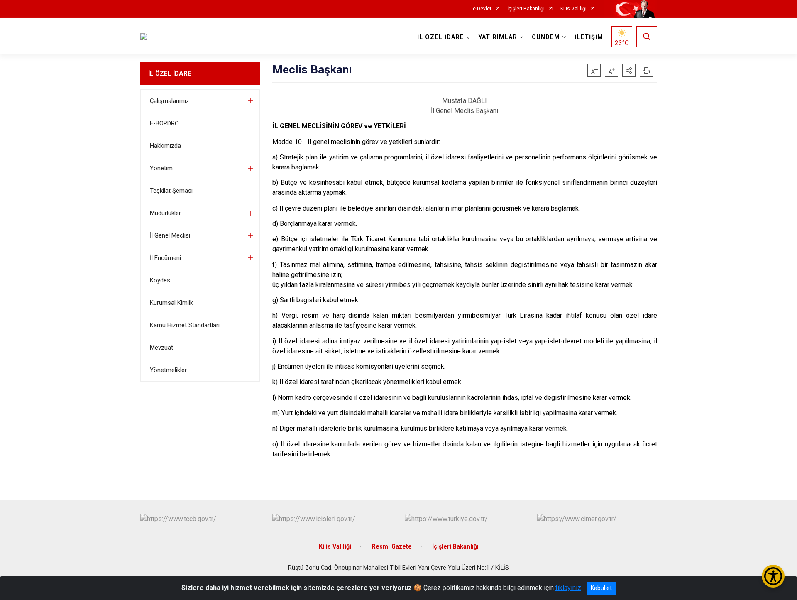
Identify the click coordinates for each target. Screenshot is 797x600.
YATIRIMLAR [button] (498, 37)
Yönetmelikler (168, 370)
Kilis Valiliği (573, 9)
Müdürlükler (165, 213)
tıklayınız (568, 588)
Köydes (160, 280)
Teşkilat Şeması (171, 190)
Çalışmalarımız (169, 101)
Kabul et (601, 588)
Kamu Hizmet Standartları (185, 325)
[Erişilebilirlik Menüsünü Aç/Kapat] (773, 576)
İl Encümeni (165, 258)
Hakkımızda (165, 145)
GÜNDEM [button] (546, 37)
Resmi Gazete (392, 546)
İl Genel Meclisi (170, 235)
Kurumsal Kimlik (171, 302)
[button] (629, 70)
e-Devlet (482, 9)
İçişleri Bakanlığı (526, 9)
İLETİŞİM (589, 37)
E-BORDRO (164, 123)
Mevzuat (161, 347)
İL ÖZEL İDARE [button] (440, 37)
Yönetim (161, 168)
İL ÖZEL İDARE (169, 73)
